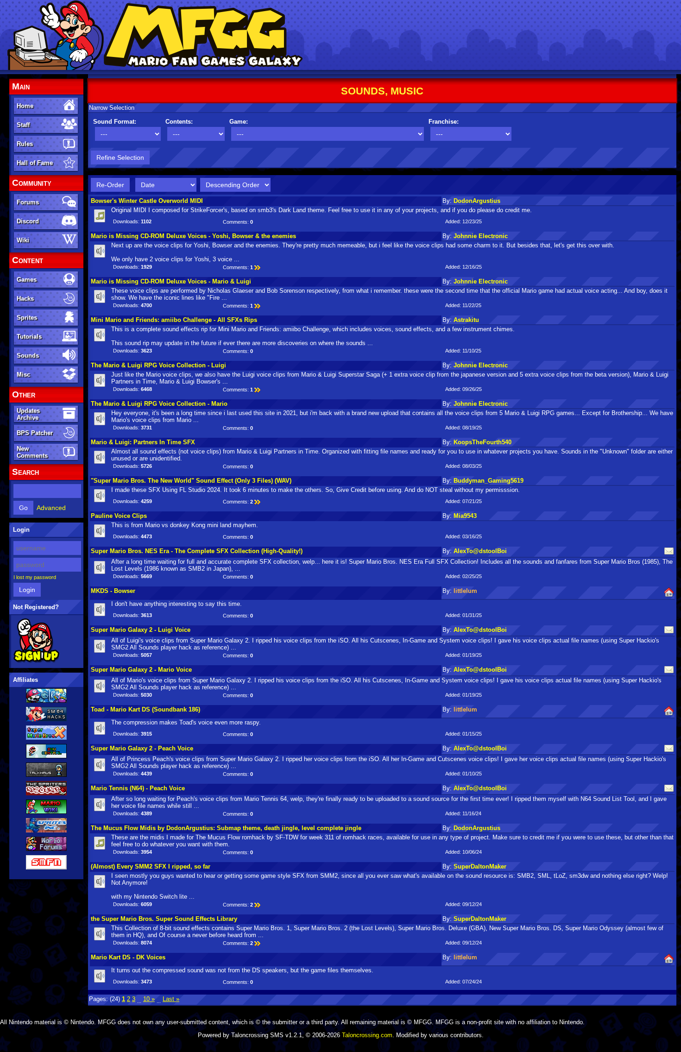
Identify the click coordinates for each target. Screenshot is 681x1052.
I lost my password (34, 577)
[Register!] (36, 661)
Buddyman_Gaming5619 (488, 480)
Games (27, 279)
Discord (28, 221)
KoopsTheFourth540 (482, 442)
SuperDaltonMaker (480, 866)
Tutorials (29, 336)
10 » (149, 998)
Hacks (25, 298)
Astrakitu (466, 319)
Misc (23, 374)
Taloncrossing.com (367, 1035)
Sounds (28, 355)
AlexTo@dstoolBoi (480, 551)
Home (25, 105)
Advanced (51, 507)
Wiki (23, 240)
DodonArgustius (477, 200)
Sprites (27, 317)
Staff (23, 124)
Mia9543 (465, 515)
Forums (28, 202)
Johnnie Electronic (481, 236)
